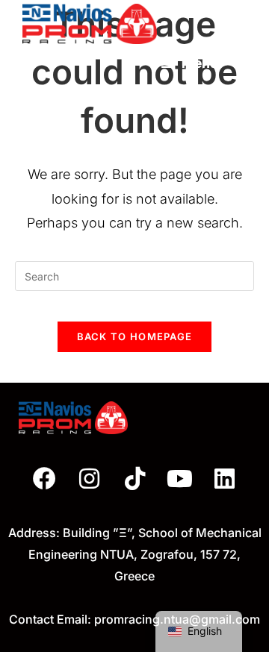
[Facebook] (45, 479)
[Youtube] (179, 479)
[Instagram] (89, 479)
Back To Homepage (135, 336)
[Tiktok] (134, 479)
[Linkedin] (225, 479)
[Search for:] (234, 63)
